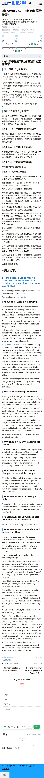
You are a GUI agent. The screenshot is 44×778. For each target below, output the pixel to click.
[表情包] (12, 726)
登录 (29, 727)
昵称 (6, 695)
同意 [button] (4, 775)
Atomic (9, 664)
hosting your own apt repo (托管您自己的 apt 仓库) (33, 670)
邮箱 (6, 699)
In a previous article (10, 344)
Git (19, 27)
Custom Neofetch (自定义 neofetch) (11, 669)
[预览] (18, 726)
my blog (19, 297)
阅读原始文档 (6, 660)
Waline (36, 745)
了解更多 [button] (5, 769)
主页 (40, 664)
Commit (16, 664)
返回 (35, 664)
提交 (36, 727)
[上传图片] (15, 726)
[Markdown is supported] (5, 726)
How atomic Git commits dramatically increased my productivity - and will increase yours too (21, 281)
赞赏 (22, 684)
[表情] (9, 726)
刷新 (22, 740)
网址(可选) (7, 704)
